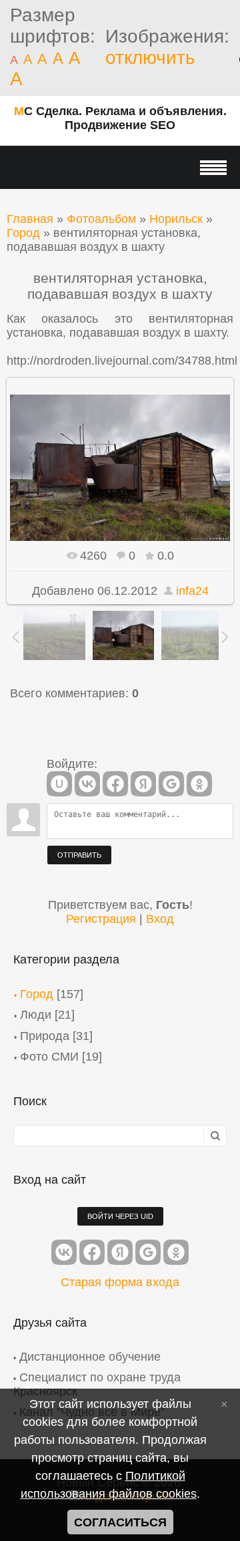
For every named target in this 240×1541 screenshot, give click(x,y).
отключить (150, 57)
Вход (160, 919)
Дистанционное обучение (90, 1356)
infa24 (192, 591)
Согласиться (120, 1522)
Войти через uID (120, 1216)
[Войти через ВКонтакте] (87, 783)
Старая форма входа (120, 1282)
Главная (30, 219)
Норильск (176, 219)
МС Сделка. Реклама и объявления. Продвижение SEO (120, 118)
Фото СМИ (49, 1056)
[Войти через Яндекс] (143, 783)
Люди (35, 1014)
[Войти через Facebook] (115, 783)
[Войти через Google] (171, 783)
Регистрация (101, 919)
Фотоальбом (101, 219)
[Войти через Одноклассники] (199, 783)
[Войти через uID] (59, 783)
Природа (44, 1036)
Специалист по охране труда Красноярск (97, 1384)
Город (23, 233)
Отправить (79, 855)
